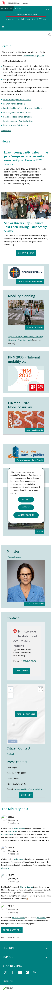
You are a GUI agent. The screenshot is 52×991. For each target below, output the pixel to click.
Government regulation (33, 55)
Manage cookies (26, 515)
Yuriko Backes (14, 557)
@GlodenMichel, (7, 834)
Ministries (18, 8)
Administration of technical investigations (22, 108)
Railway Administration (14, 103)
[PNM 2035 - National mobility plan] (26, 378)
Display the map (26, 714)
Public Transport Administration (18, 121)
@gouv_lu (5, 868)
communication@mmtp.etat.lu (28, 789)
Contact (10, 754)
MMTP (11, 817)
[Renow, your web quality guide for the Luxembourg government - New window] (8, 989)
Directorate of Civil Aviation (15, 125)
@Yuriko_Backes (18, 828)
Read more (6, 130)
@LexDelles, (12, 831)
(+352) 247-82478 (28, 661)
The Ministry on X (12, 930)
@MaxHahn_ (41, 917)
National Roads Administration (17, 116)
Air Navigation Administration (17, 112)
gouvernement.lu (6, 8)
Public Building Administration (17, 99)
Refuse (26, 507)
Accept (26, 499)
